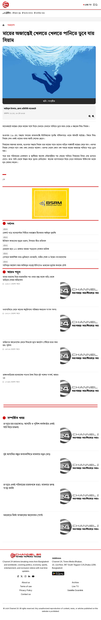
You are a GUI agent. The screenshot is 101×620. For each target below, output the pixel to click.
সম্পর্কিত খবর (15, 418)
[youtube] (33, 577)
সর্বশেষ (10, 224)
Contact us (26, 594)
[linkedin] (29, 577)
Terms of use (26, 586)
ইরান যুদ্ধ (17, 13)
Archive (75, 582)
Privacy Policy (25, 590)
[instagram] (25, 577)
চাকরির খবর (40, 13)
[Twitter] (22, 577)
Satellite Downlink (75, 590)
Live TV (75, 586)
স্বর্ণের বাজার (28, 13)
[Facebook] (18, 577)
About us (26, 582)
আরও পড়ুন (13, 272)
